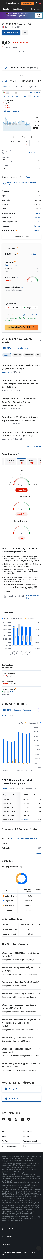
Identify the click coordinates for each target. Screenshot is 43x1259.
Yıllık (4, 715)
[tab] (10, 461)
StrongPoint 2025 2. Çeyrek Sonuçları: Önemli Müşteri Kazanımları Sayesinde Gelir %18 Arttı (20, 383)
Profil (15, 87)
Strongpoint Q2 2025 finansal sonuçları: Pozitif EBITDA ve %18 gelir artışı (21, 434)
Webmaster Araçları (9, 1146)
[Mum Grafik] (4, 92)
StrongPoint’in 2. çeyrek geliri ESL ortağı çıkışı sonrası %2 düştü (21, 367)
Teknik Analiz (9, 454)
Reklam (26, 1136)
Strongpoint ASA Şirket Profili (19, 829)
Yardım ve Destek (30, 1141)
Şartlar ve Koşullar (8, 1229)
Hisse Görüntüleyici (20, 9)
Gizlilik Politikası (7, 1236)
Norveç (38, 853)
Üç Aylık (12, 715)
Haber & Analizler (27, 81)
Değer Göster (33, 153)
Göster (26, 819)
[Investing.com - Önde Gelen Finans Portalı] (13, 3)
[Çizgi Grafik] (7, 92)
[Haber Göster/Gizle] (16, 92)
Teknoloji (37, 843)
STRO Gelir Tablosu (13, 703)
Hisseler (5, 9)
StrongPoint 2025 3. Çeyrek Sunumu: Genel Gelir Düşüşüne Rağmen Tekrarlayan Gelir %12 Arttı (19, 402)
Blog (3, 1131)
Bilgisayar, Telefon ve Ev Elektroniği (26, 838)
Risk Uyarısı (6, 1244)
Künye (25, 1146)
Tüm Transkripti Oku (32, 597)
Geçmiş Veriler (33, 87)
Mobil (4, 1136)
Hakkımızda (27, 1131)
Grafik (13, 81)
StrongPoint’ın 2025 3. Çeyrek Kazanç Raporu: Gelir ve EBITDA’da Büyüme (20, 419)
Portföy (5, 1141)
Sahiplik (22, 87)
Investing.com (7, 372)
